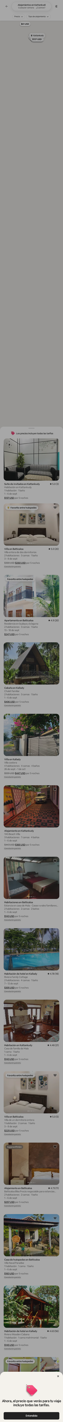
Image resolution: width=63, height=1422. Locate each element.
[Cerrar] (58, 1376)
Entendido (31, 1415)
